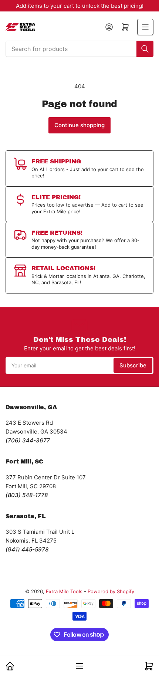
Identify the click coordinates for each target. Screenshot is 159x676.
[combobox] (79, 49)
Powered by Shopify (111, 591)
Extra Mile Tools (64, 591)
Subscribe (132, 365)
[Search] (145, 49)
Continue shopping (79, 125)
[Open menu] (145, 27)
